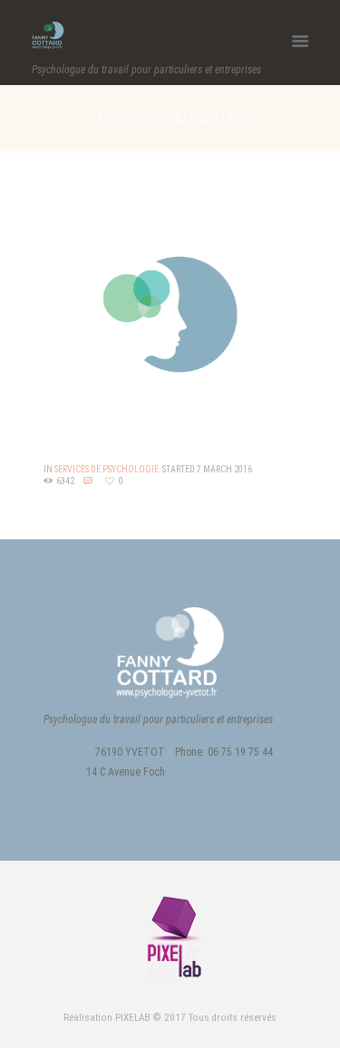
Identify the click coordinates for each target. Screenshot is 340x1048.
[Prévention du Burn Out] (170, 316)
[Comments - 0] (90, 482)
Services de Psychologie (106, 469)
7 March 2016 (224, 469)
